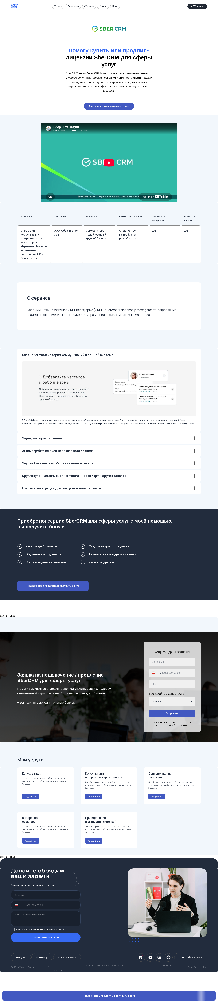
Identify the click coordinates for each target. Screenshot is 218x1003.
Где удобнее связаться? (166, 693)
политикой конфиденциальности (47, 929)
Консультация (32, 773)
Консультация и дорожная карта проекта (103, 775)
